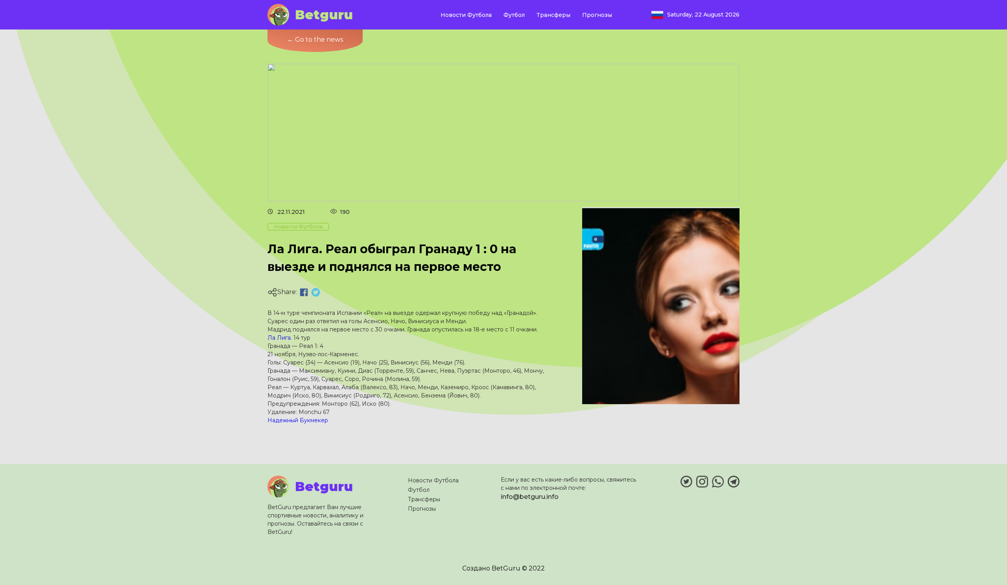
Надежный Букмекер (297, 420)
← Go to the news (315, 39)
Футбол (514, 14)
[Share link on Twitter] (316, 292)
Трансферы (553, 14)
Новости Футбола (466, 14)
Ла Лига (279, 337)
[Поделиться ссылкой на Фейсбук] (304, 292)
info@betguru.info (530, 496)
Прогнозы (597, 14)
